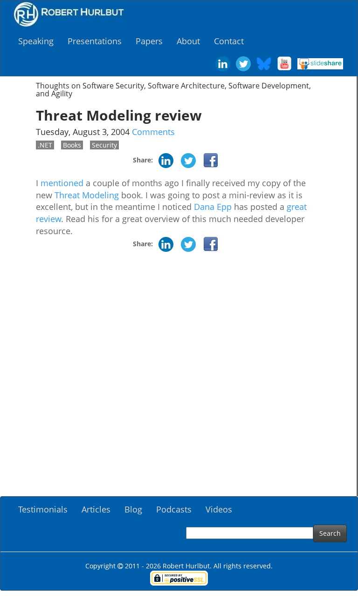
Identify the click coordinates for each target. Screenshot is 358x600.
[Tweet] (188, 159)
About (188, 41)
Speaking (36, 41)
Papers (149, 41)
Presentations (95, 41)
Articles (96, 509)
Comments (153, 131)
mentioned (62, 183)
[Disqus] (178, 377)
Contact (229, 41)
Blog (133, 509)
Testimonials (43, 509)
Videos (219, 509)
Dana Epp (213, 206)
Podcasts (174, 509)
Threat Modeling (87, 195)
